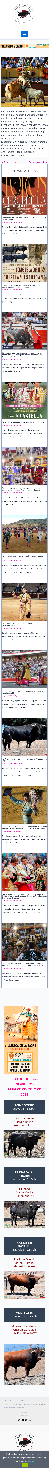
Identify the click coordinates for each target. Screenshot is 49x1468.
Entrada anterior (10, 162)
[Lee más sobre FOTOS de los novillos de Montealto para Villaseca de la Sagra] (24, 737)
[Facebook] (19, 1420)
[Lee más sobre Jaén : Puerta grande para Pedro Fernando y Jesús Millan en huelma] (24, 534)
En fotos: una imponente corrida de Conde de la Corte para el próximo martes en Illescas (23, 286)
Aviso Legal (24, 1415)
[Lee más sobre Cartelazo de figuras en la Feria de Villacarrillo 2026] (24, 400)
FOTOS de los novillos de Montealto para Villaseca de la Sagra (24, 760)
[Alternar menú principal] (24, 34)
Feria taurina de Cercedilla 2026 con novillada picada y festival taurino (24, 218)
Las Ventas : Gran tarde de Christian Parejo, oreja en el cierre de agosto (24, 624)
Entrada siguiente (38, 162)
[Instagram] (26, 1420)
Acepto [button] (25, 1465)
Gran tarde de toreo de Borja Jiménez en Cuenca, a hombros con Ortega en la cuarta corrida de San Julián (24, 964)
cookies (31, 1461)
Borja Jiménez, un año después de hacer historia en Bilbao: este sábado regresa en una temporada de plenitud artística (23, 354)
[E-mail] (30, 1420)
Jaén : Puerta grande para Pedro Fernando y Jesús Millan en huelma (22, 557)
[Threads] (23, 1420)
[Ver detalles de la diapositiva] (24, 1144)
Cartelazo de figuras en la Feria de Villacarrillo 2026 (23, 422)
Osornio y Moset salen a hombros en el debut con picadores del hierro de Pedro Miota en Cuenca (21, 489)
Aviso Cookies (24, 1412)
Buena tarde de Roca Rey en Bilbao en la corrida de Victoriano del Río (23, 692)
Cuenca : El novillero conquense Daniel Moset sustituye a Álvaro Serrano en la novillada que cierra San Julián (24, 827)
